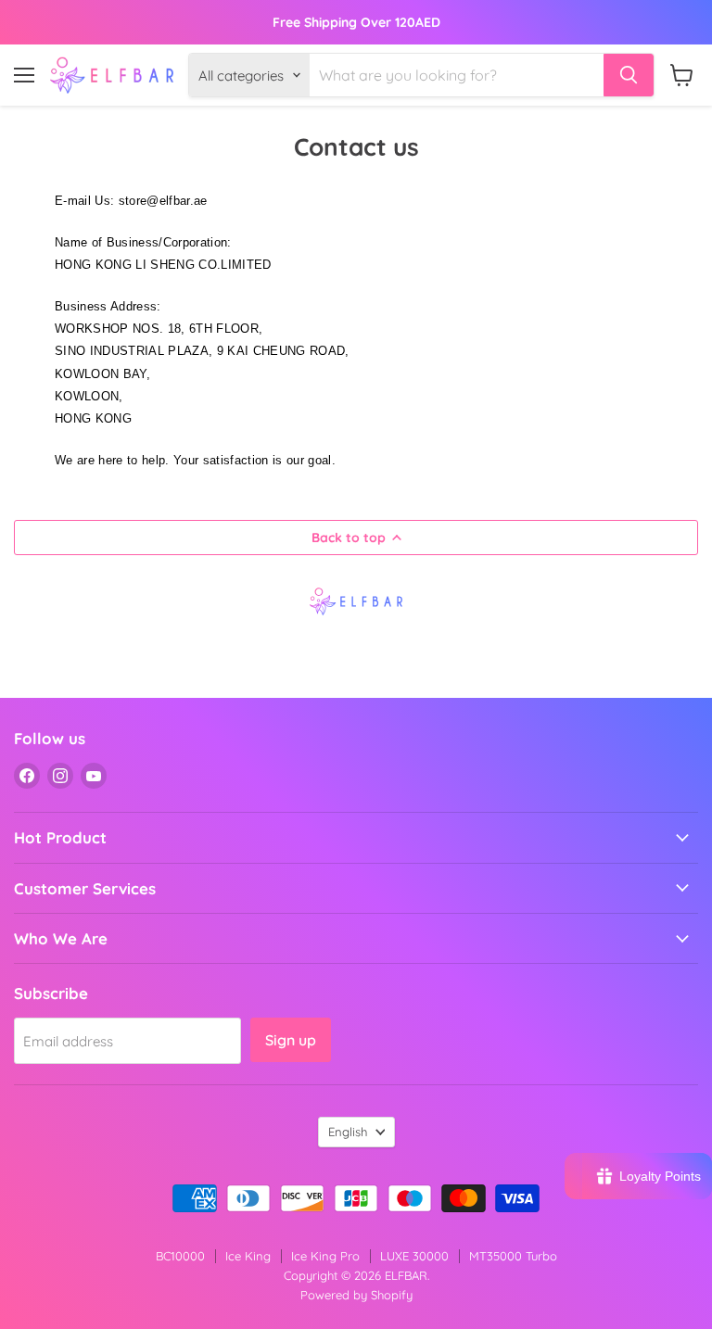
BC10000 (180, 1255)
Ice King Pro (325, 1255)
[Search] (629, 75)
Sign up (290, 1040)
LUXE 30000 (414, 1255)
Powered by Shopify (356, 1294)
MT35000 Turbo (513, 1255)
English (347, 1131)
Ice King (248, 1255)
